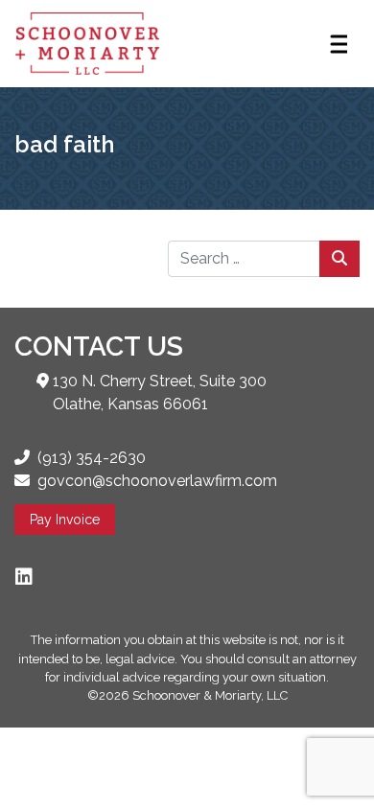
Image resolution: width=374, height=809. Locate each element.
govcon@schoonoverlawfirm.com (157, 481)
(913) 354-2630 (91, 458)
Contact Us (98, 346)
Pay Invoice (65, 519)
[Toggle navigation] (337, 44)
